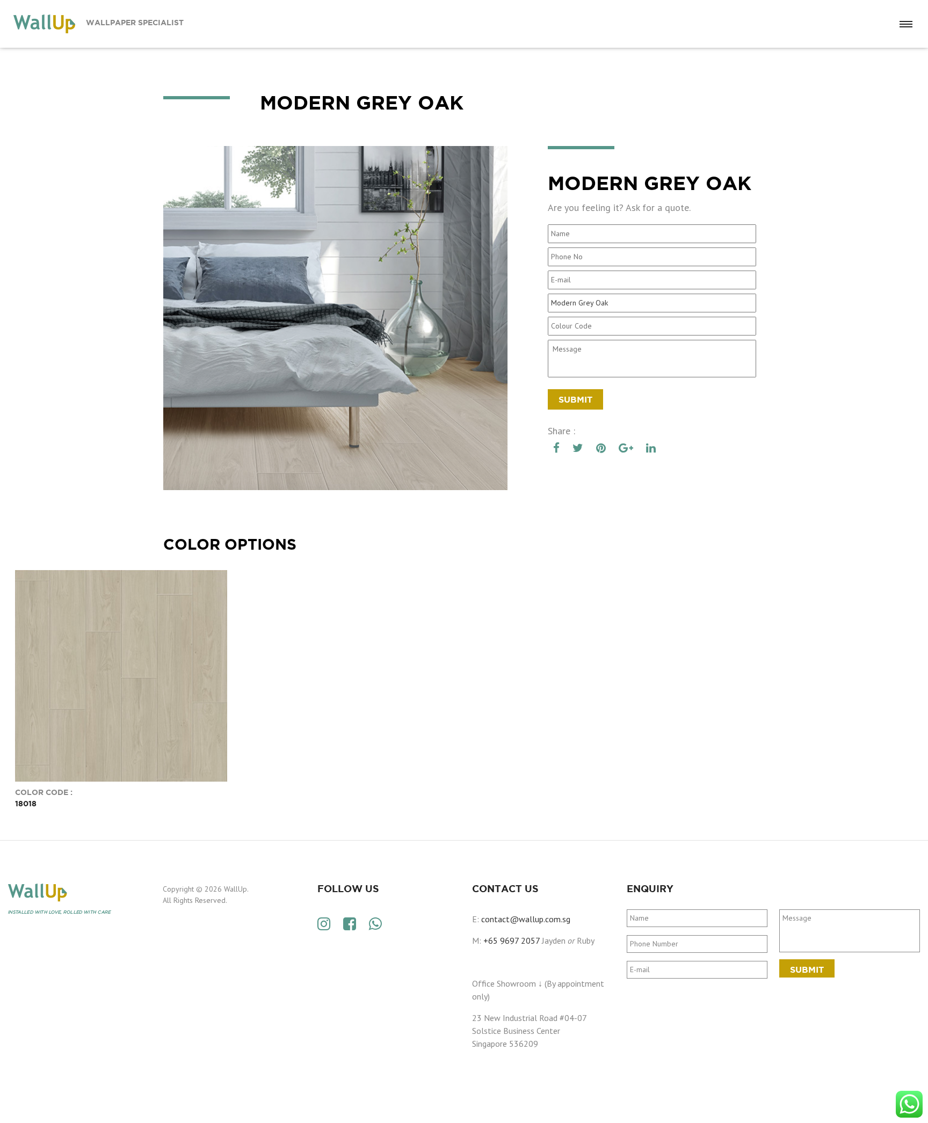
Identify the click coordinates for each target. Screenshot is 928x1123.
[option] (335, 318)
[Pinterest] (601, 448)
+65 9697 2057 (511, 940)
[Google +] (626, 448)
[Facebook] (556, 448)
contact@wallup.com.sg (525, 919)
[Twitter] (577, 448)
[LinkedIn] (651, 448)
